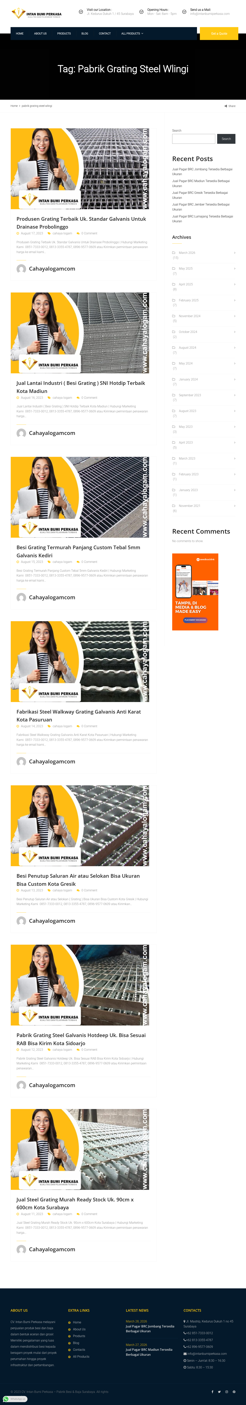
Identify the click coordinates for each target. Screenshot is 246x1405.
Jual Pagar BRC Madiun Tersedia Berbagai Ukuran (149, 1352)
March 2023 (187, 458)
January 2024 (188, 379)
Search (176, 130)
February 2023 (189, 474)
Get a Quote (219, 33)
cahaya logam (62, 233)
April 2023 (186, 442)
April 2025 (186, 284)
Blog (84, 33)
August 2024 (187, 347)
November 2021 (189, 506)
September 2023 (190, 395)
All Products (130, 33)
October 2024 (188, 332)
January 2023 (188, 490)
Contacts (79, 1350)
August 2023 (187, 411)
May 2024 (186, 363)
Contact (105, 33)
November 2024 (189, 316)
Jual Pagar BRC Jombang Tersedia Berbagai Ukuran (150, 1328)
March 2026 (187, 253)
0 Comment (89, 233)
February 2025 (189, 300)
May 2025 (186, 268)
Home (19, 33)
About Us (40, 33)
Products (64, 33)
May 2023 (186, 427)
